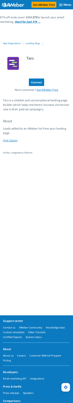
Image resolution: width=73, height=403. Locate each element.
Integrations (37, 378)
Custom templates (14, 332)
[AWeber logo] (12, 4)
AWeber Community (30, 327)
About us (8, 355)
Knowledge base (55, 327)
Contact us (9, 327)
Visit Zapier (10, 140)
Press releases (11, 393)
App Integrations (11, 43)
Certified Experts (12, 337)
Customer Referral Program (45, 355)
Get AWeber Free (44, 5)
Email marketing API (14, 378)
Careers (21, 355)
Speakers (28, 393)
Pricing (7, 360)
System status (34, 337)
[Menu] (65, 4)
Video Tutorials (36, 332)
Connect (36, 82)
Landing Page (33, 43)
